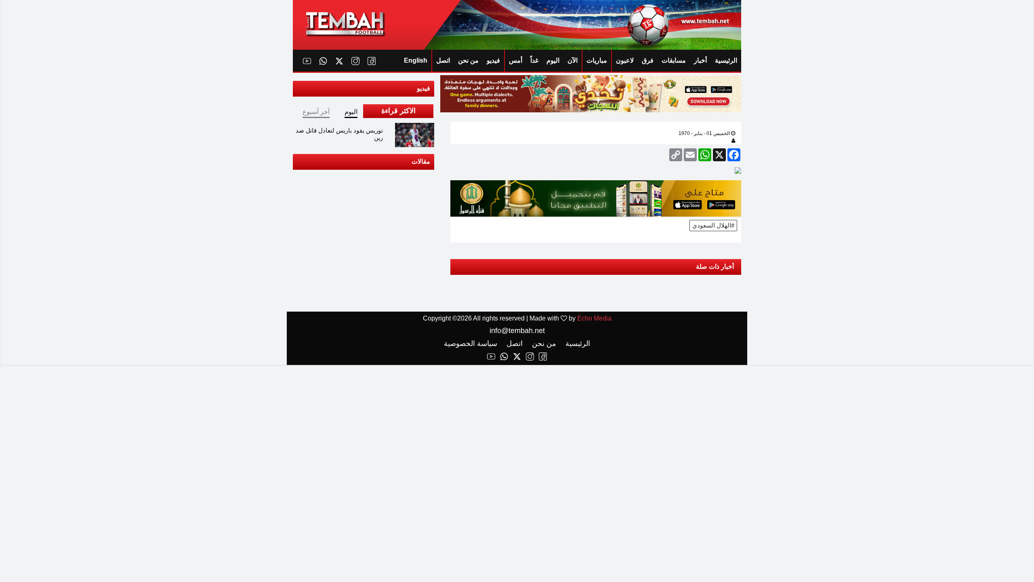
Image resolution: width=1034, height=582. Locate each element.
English (415, 60)
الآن (572, 60)
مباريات (596, 60)
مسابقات (674, 60)
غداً (534, 60)
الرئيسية (726, 60)
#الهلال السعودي (713, 225)
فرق (648, 60)
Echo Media (594, 318)
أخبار (700, 60)
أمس (515, 60)
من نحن (468, 60)
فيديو (493, 60)
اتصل (443, 60)
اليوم (552, 60)
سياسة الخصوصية (470, 344)
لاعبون (625, 60)
